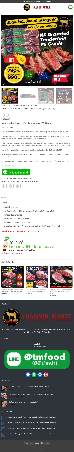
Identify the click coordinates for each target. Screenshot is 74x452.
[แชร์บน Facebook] (6, 186)
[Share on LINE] (34, 374)
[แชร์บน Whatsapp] (3, 186)
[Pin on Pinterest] (17, 186)
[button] (2, 7)
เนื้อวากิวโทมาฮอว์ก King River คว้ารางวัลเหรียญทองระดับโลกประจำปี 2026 (30, 428)
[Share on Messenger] (39, 374)
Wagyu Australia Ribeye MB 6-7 (35, 292)
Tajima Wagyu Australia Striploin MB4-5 (60, 292)
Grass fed (9, 182)
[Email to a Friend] (13, 186)
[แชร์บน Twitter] (10, 186)
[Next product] (3, 115)
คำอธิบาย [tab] (3, 197)
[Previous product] (7, 115)
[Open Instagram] (45, 374)
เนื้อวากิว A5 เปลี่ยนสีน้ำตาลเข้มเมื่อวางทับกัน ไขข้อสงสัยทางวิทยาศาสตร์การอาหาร (32, 423)
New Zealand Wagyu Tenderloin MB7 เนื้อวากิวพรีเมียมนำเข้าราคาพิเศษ (30, 434)
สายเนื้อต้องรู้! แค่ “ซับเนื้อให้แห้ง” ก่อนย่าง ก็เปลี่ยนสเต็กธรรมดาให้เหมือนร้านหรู (31, 417)
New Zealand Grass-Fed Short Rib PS (12, 292)
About (34, 446)
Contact (39, 446)
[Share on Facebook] (28, 374)
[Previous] (5, 51)
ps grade (30, 182)
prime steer (24, 182)
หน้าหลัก (3, 105)
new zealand (16, 182)
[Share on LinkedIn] (20, 186)
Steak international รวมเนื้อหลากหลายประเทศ (22, 105)
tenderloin (36, 182)
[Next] (68, 51)
